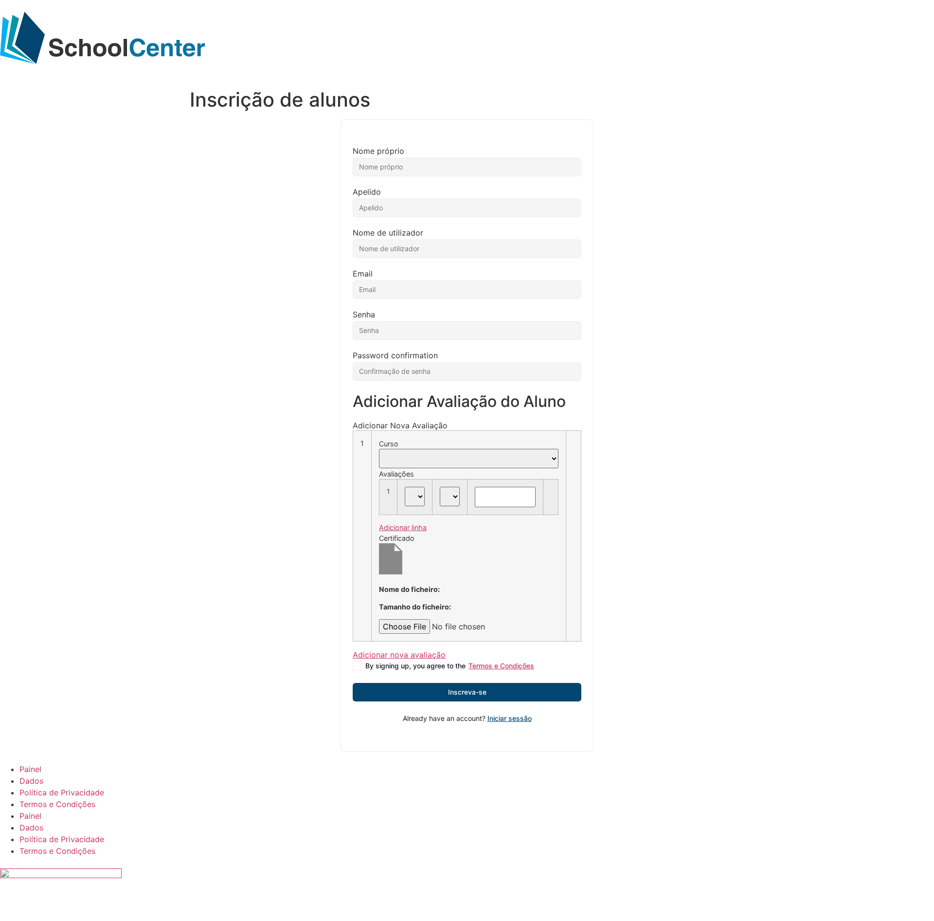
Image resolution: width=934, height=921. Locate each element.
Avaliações (396, 474)
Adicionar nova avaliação (399, 655)
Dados (31, 781)
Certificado (396, 538)
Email (363, 273)
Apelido (367, 192)
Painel (30, 769)
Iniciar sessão (509, 718)
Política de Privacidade (61, 792)
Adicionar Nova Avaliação (400, 425)
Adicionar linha (403, 527)
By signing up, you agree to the (449, 666)
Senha (364, 314)
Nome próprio (378, 151)
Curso (388, 444)
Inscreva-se (467, 692)
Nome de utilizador (388, 233)
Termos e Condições (501, 666)
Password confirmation (395, 355)
